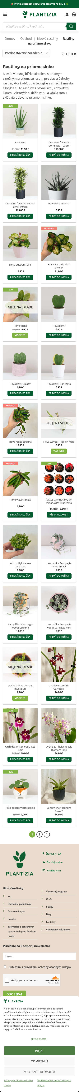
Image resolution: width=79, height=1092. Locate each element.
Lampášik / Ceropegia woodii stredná (20, 626)
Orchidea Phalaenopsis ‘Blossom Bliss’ (59, 748)
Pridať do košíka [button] (20, 155)
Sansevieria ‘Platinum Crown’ (59, 809)
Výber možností (58, 514)
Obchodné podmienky (19, 903)
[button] (5, 14)
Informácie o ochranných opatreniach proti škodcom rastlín (22, 931)
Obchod (26, 38)
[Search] (71, 26)
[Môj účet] (67, 14)
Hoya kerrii (59, 325)
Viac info (20, 335)
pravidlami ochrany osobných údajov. (48, 967)
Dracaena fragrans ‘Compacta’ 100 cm (58, 144)
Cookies (12, 919)
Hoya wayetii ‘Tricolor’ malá (58, 441)
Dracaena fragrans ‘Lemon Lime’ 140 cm (20, 205)
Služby (49, 906)
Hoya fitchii (20, 325)
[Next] (47, 834)
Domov (10, 38)
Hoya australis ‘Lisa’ (20, 264)
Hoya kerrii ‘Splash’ (20, 384)
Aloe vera (20, 142)
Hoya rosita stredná (20, 441)
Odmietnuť (39, 1061)
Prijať (39, 1051)
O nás (49, 899)
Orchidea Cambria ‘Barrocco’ (59, 687)
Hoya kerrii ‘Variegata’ (59, 384)
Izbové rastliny (47, 38)
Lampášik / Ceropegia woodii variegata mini (59, 626)
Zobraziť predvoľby (39, 1072)
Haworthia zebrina (58, 203)
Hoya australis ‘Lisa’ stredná (59, 266)
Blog (48, 914)
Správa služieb (38, 1038)
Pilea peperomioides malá (20, 807)
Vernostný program (56, 891)
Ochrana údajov (16, 911)
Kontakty (50, 921)
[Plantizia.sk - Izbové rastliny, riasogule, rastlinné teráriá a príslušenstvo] (39, 14)
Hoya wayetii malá (20, 499)
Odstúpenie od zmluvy (58, 929)
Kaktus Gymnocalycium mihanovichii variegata (58, 501)
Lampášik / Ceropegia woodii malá (59, 565)
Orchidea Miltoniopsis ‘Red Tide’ (20, 748)
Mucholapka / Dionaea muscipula (20, 687)
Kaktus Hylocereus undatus (20, 565)
